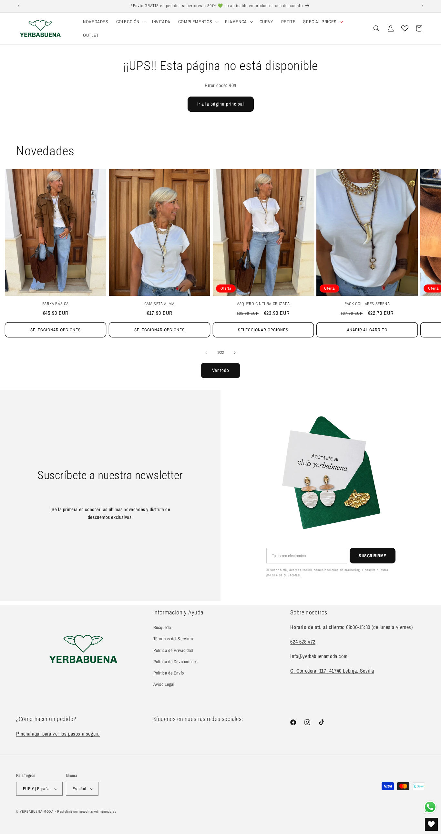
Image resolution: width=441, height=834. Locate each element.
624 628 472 (302, 641)
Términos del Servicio (173, 639)
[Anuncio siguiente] (422, 6)
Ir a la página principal (220, 103)
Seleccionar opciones (55, 330)
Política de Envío (168, 673)
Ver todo (220, 370)
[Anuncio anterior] (18, 6)
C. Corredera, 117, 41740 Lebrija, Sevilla (332, 670)
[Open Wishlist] (405, 28)
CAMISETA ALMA (159, 303)
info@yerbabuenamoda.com (318, 656)
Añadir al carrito (367, 330)
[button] (130, 21)
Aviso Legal (164, 684)
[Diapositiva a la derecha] (235, 352)
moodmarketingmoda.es (98, 811)
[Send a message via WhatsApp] (430, 807)
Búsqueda (162, 627)
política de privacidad (283, 575)
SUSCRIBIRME (372, 556)
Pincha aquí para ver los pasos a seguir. (58, 733)
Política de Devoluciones (175, 661)
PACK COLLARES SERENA (367, 303)
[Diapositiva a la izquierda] (206, 352)
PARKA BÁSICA (55, 303)
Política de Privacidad (173, 650)
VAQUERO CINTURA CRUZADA (263, 303)
